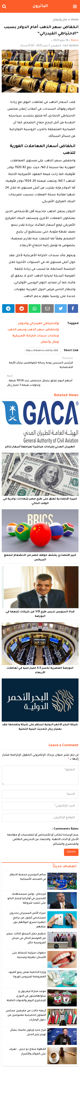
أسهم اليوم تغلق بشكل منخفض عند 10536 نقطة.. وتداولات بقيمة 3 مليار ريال (39, 381)
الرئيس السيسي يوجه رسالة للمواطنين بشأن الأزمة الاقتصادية (41, 363)
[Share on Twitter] (61, 308)
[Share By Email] (47, 308)
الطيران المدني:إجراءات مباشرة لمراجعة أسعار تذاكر (40, 447)
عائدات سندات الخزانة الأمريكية (34, 336)
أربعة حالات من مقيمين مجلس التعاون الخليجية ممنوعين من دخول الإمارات (26, 1015)
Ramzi (75, 40)
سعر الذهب (16, 329)
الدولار (22, 323)
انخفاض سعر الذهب (42, 329)
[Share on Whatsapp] (34, 308)
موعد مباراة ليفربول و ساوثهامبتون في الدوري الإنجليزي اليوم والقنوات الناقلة (26, 996)
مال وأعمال (60, 19)
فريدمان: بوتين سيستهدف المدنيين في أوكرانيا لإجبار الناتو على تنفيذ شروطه (26, 899)
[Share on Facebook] (73, 308)
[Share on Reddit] (21, 308)
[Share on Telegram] (8, 308)
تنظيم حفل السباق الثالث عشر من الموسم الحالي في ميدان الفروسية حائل (26, 938)
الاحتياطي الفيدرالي (43, 323)
